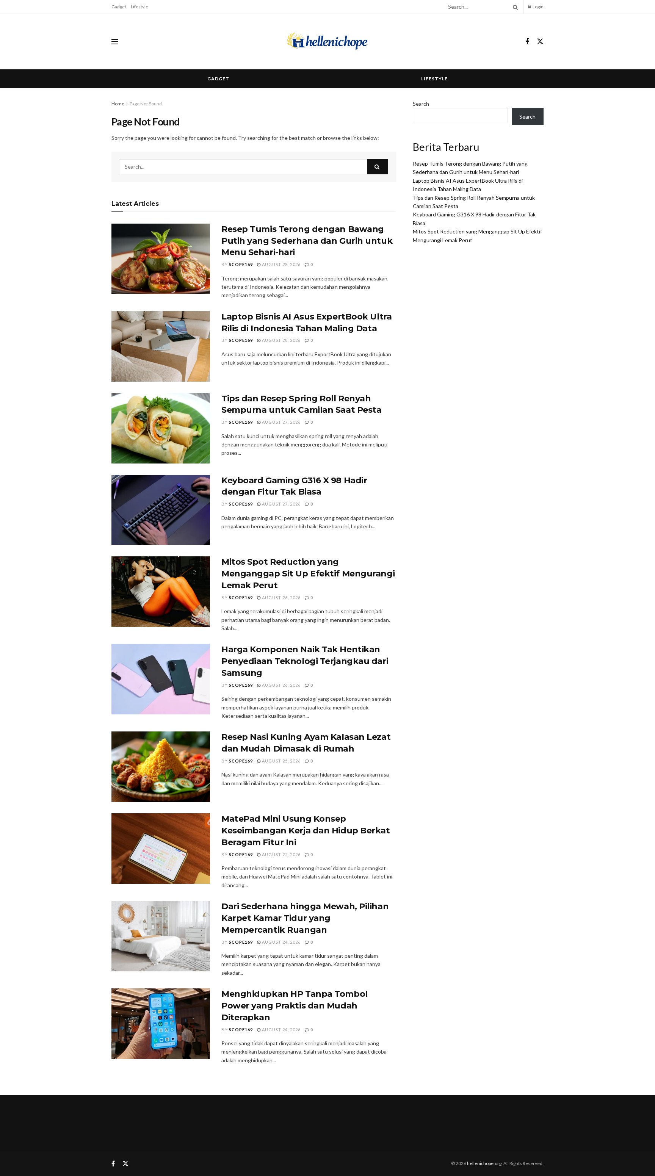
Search (421, 103)
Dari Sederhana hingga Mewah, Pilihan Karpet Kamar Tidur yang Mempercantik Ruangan (305, 918)
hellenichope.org (484, 1163)
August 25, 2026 (281, 760)
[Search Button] (514, 7)
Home (117, 103)
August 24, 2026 (281, 942)
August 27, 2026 (281, 422)
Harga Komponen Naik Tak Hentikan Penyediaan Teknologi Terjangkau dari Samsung (304, 661)
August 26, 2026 (281, 597)
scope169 (241, 264)
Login (538, 6)
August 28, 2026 (281, 264)
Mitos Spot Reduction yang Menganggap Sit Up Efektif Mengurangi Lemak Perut (308, 573)
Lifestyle (139, 6)
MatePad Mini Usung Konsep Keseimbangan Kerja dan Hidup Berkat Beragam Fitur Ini (305, 830)
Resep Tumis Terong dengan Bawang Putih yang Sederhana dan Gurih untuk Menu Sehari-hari (306, 241)
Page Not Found (146, 103)
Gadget (118, 6)
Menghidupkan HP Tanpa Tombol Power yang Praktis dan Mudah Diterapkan (294, 1006)
